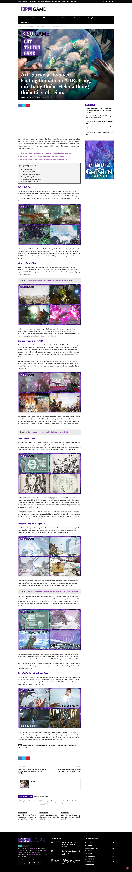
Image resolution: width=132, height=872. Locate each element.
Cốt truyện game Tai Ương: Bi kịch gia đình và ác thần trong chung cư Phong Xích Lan (27, 817)
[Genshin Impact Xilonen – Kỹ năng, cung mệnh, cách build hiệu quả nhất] (49, 806)
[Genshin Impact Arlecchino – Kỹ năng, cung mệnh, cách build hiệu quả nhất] (71, 806)
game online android (62, 745)
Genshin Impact (43, 812)
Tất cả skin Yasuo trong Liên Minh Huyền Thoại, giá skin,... (71, 862)
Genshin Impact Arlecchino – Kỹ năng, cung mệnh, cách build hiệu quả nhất (70, 817)
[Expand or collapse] (78, 165)
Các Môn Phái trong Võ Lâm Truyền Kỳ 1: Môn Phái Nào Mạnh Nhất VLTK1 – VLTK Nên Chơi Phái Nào (99, 110)
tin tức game (33, 848)
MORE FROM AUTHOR (41, 796)
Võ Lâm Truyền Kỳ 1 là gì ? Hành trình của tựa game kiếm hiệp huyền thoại (99, 116)
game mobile (27, 852)
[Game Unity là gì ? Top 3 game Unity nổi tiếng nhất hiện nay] (55, 845)
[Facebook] (100, 1)
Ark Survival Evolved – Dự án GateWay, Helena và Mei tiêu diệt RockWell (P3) (43, 159)
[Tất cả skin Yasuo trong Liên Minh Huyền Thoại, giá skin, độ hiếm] (55, 862)
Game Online (25, 1)
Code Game (73, 1)
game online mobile (23, 747)
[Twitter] (106, 1)
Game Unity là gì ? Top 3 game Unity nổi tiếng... (69, 843)
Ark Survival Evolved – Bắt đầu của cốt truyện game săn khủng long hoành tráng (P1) (45, 153)
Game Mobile (33, 1)
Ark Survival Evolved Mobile (41, 745)
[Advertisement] (81, 9)
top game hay (33, 854)
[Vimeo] (109, 1)
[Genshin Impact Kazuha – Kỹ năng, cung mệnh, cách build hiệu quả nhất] (55, 853)
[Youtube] (112, 1)
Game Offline (41, 1)
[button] (112, 18)
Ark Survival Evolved (28, 745)
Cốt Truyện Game (56, 1)
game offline (36, 852)
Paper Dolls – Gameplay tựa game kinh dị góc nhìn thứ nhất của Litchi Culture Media (32, 771)
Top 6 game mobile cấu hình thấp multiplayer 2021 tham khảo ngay (69, 770)
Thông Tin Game (65, 1)
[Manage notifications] (127, 868)
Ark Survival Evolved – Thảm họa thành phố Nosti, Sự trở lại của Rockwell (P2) (43, 156)
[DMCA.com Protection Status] (23, 847)
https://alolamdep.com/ (26, 860)
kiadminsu (25, 97)
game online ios (72, 745)
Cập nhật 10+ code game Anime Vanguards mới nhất (99, 133)
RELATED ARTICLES (25, 796)
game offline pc (52, 745)
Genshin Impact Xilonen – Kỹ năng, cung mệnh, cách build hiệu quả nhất (49, 817)
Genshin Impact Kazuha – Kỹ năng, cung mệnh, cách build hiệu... (71, 853)
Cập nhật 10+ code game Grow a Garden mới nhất (98, 128)
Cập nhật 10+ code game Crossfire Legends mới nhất (99, 122)
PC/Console (48, 1)
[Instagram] (103, 1)
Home (19, 1)
